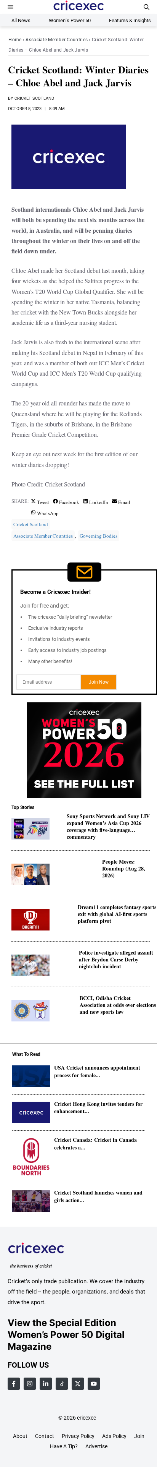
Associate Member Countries (57, 39)
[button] (146, 7)
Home (14, 39)
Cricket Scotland (34, 98)
